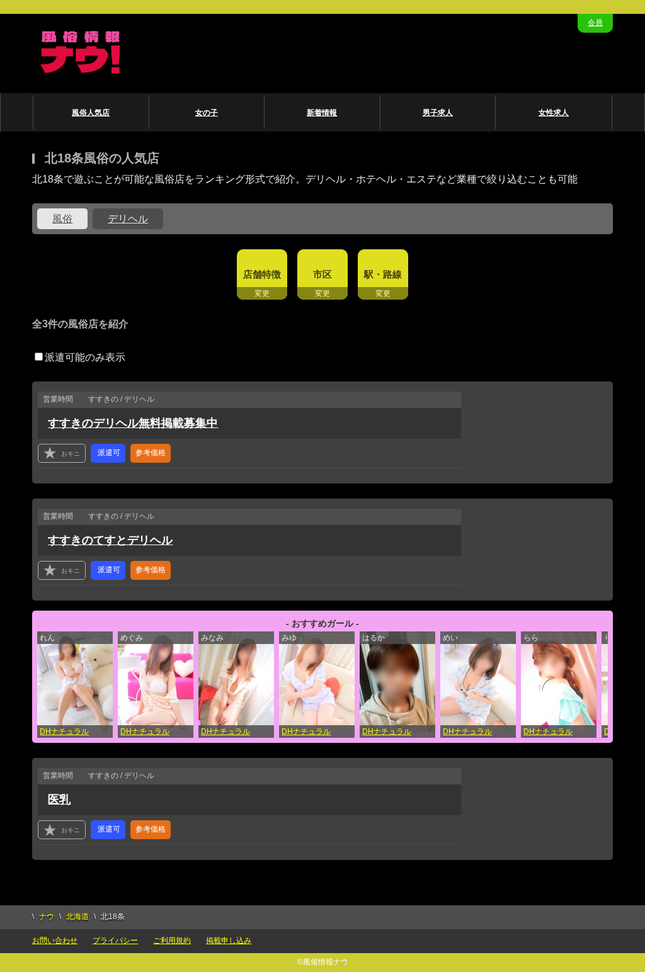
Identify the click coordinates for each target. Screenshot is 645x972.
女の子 (206, 112)
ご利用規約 (172, 940)
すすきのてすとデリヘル (110, 540)
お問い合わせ (54, 940)
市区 (322, 274)
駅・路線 (383, 274)
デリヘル (128, 218)
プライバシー (115, 940)
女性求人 (554, 112)
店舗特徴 (262, 274)
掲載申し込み (228, 940)
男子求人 (438, 112)
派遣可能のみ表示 (85, 357)
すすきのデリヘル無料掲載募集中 (133, 423)
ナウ (46, 916)
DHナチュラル (64, 731)
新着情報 (322, 112)
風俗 (62, 218)
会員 (595, 22)
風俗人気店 (91, 112)
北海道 (77, 916)
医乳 (59, 799)
